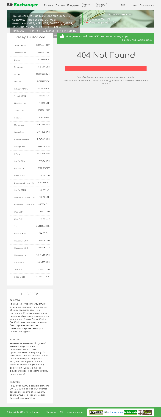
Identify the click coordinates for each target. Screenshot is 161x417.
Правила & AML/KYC (101, 5)
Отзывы (60, 5)
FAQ (61, 412)
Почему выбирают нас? (137, 40)
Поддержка (73, 5)
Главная (48, 5)
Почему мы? (86, 5)
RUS (123, 5)
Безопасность (75, 412)
